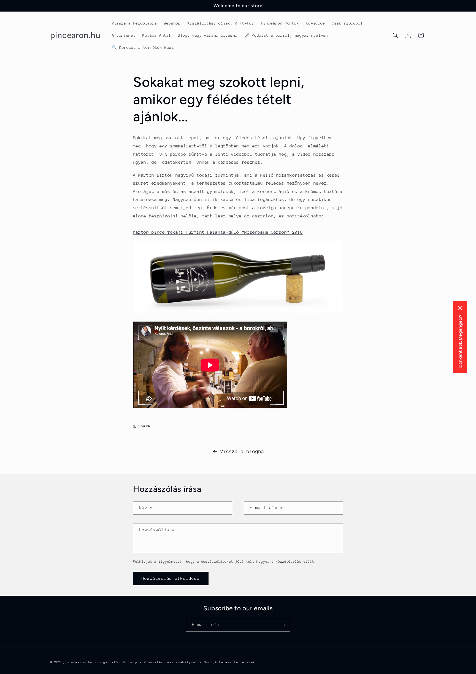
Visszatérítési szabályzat (170, 662)
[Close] (460, 308)
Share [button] (144, 426)
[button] (395, 35)
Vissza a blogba (242, 451)
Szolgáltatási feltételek (229, 662)
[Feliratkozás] (283, 625)
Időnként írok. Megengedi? (460, 341)
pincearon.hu (80, 662)
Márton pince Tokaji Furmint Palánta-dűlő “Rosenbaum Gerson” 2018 (218, 232)
